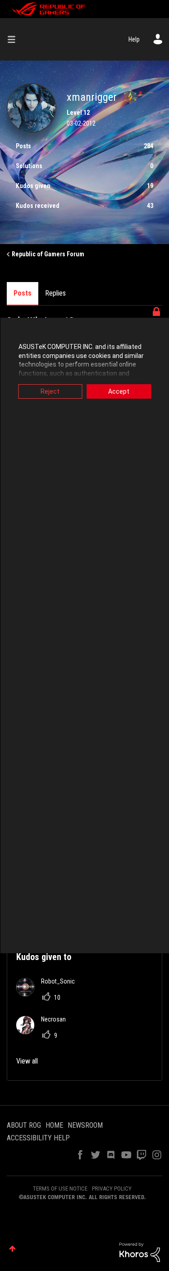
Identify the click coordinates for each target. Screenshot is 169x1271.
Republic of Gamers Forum (48, 254)
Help (134, 39)
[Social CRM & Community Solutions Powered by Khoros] (139, 1251)
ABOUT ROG (24, 1125)
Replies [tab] (55, 293)
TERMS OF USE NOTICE (60, 1188)
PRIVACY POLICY (112, 1188)
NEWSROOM (85, 1125)
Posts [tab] (23, 293)
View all (27, 1061)
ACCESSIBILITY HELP (38, 1138)
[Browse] (15, 39)
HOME (54, 1125)
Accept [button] (118, 391)
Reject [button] (50, 391)
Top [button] (12, 1248)
